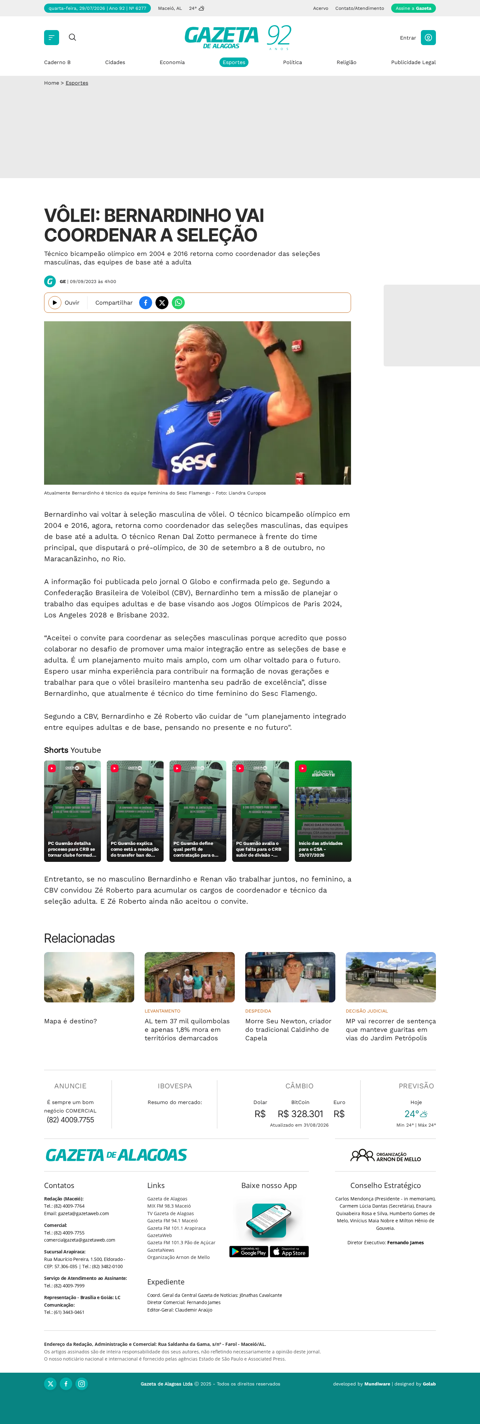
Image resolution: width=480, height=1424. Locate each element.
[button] (428, 37)
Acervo (320, 8)
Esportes (234, 62)
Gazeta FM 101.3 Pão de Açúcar (181, 1242)
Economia (172, 62)
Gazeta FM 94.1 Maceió (172, 1220)
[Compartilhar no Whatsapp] (178, 302)
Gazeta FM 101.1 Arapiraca (176, 1228)
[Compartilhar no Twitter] (161, 302)
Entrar (408, 38)
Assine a (413, 8)
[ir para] (269, 1220)
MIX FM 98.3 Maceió (169, 1206)
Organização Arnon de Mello (178, 1257)
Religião (347, 62)
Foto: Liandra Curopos (241, 492)
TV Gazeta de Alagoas (170, 1213)
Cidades (115, 62)
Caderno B (57, 62)
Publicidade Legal (413, 62)
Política (292, 62)
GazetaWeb (159, 1235)
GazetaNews (160, 1250)
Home (51, 83)
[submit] (72, 38)
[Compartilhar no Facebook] (145, 302)
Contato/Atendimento (359, 8)
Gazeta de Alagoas (167, 1199)
